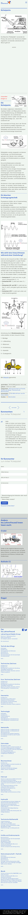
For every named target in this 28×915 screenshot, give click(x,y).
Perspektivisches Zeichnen (7, 702)
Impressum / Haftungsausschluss (8, 636)
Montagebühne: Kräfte (6, 745)
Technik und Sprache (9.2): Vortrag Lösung (10, 846)
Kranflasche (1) (4, 649)
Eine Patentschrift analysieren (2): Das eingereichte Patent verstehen (9, 786)
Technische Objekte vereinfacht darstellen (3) (11, 747)
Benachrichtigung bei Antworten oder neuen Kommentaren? (14, 496)
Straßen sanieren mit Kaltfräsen (8, 769)
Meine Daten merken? (8, 499)
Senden (4, 503)
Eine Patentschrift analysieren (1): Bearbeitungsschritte (8, 788)
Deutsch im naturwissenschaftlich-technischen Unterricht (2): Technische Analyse (11, 779)
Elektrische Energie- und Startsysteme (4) (10, 828)
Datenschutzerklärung (6, 637)
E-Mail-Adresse (5, 472)
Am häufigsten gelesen (6, 638)
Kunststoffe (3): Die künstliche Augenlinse (10, 733)
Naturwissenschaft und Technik (17, 388)
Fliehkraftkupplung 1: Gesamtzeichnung (9, 688)
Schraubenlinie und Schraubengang (9, 701)
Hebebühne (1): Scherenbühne (7, 700)
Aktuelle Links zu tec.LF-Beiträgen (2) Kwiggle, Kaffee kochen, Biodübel (11, 863)
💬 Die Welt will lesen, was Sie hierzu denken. (13, 394)
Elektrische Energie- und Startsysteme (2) (10, 729)
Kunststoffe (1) (4, 736)
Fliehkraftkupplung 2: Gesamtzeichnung (10, 719)
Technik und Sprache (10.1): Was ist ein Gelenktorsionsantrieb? (9, 844)
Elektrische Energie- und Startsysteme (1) (10, 731)
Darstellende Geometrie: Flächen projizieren (11, 704)
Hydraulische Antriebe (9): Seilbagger (9, 768)
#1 (2, 421)
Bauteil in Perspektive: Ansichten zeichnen (10, 670)
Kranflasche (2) (4, 665)
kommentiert (15, 638)
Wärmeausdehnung (5, 732)
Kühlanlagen (3, 648)
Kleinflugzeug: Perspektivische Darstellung (10, 668)
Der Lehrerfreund (5, 641)
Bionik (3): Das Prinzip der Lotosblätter (9, 882)
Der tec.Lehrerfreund (8, 630)
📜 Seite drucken (10, 397)
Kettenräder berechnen (6, 790)
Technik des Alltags (6, 390)
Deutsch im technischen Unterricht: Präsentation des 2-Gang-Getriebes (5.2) (11, 750)
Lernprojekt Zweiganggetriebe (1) (8, 752)
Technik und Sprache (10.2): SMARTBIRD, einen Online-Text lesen (11, 874)
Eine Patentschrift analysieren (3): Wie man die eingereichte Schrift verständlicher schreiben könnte (11, 783)
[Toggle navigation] (25, 2)
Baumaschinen (5, 391)
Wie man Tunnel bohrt (6, 767)
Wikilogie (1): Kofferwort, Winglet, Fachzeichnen (11, 880)
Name (2, 466)
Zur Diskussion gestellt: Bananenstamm (9, 878)
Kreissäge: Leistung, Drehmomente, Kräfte (10, 825)
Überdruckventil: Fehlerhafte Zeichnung (10, 802)
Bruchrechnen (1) (4, 653)
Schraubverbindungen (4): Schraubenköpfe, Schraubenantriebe (10, 655)
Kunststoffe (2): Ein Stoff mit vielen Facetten (10, 734)
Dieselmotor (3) (4, 652)
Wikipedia (6, 377)
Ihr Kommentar (4, 483)
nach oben (14, 407)
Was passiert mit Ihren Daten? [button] (7, 505)
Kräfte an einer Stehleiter (6, 822)
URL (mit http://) (5, 477)
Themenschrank (16, 390)
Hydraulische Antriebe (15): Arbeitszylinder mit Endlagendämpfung (11, 811)
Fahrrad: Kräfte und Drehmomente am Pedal (10, 792)
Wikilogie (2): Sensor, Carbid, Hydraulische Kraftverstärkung (10, 806)
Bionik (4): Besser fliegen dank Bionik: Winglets (11, 881)
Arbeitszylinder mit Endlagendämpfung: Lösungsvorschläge (9, 808)
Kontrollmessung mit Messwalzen (8, 699)
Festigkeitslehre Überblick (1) (7, 753)
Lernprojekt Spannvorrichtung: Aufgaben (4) (10, 801)
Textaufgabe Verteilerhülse (7, 669)
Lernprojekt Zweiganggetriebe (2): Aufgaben (10, 748)
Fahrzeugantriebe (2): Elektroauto (8, 651)
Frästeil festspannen (5, 672)
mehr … (2, 658)
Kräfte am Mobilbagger (6, 765)
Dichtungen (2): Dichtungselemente (9, 804)
